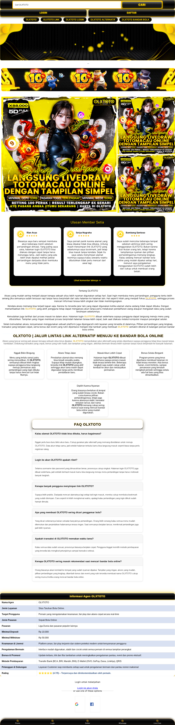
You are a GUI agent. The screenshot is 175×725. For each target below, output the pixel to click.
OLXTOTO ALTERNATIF (103, 19)
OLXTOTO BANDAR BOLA (135, 19)
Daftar (87, 723)
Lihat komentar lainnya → (87, 280)
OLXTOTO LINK (51, 19)
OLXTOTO (31, 19)
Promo (17, 723)
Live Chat (157, 723)
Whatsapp (122, 723)
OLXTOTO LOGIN (75, 19)
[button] (87, 688)
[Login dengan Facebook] (95, 704)
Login (52, 723)
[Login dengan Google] (80, 704)
